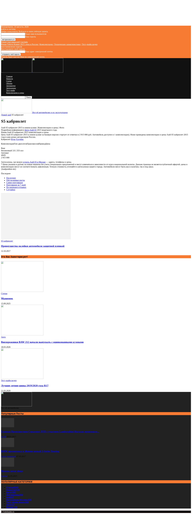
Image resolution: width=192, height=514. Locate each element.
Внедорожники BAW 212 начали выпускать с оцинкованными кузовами (42, 342)
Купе (13, 139)
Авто (3, 337)
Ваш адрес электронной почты (39, 51)
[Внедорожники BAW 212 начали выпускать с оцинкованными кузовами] (22, 335)
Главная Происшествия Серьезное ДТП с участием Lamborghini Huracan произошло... (50, 431)
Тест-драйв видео (9, 380)
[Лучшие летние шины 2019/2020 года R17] (22, 378)
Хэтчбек (20, 139)
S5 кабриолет (7, 241)
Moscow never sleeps (12, 471)
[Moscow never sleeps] (7, 466)
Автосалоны (11, 88)
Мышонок (7, 298)
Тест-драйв (10, 90)
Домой (4, 115)
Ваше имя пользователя (35, 34)
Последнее (11, 178)
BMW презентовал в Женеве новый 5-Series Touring (30, 451)
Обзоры (9, 83)
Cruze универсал (8, 456)
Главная (9, 76)
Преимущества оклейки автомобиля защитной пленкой (32, 246)
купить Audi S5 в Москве (34, 162)
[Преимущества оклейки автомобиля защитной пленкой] (36, 239)
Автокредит (11, 86)
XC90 (3, 437)
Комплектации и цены (15, 93)
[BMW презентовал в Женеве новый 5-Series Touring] (7, 446)
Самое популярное (14, 182)
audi (9, 115)
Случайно (10, 190)
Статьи (9, 81)
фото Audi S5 (31, 130)
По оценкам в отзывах (16, 187)
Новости (9, 79)
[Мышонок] (22, 291)
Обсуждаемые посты (15, 180)
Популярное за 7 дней (16, 185)
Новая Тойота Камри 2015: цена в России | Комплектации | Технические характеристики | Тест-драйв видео (49, 44)
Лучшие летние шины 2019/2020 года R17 (24, 385)
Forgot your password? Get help (14, 42)
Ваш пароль (30, 37)
